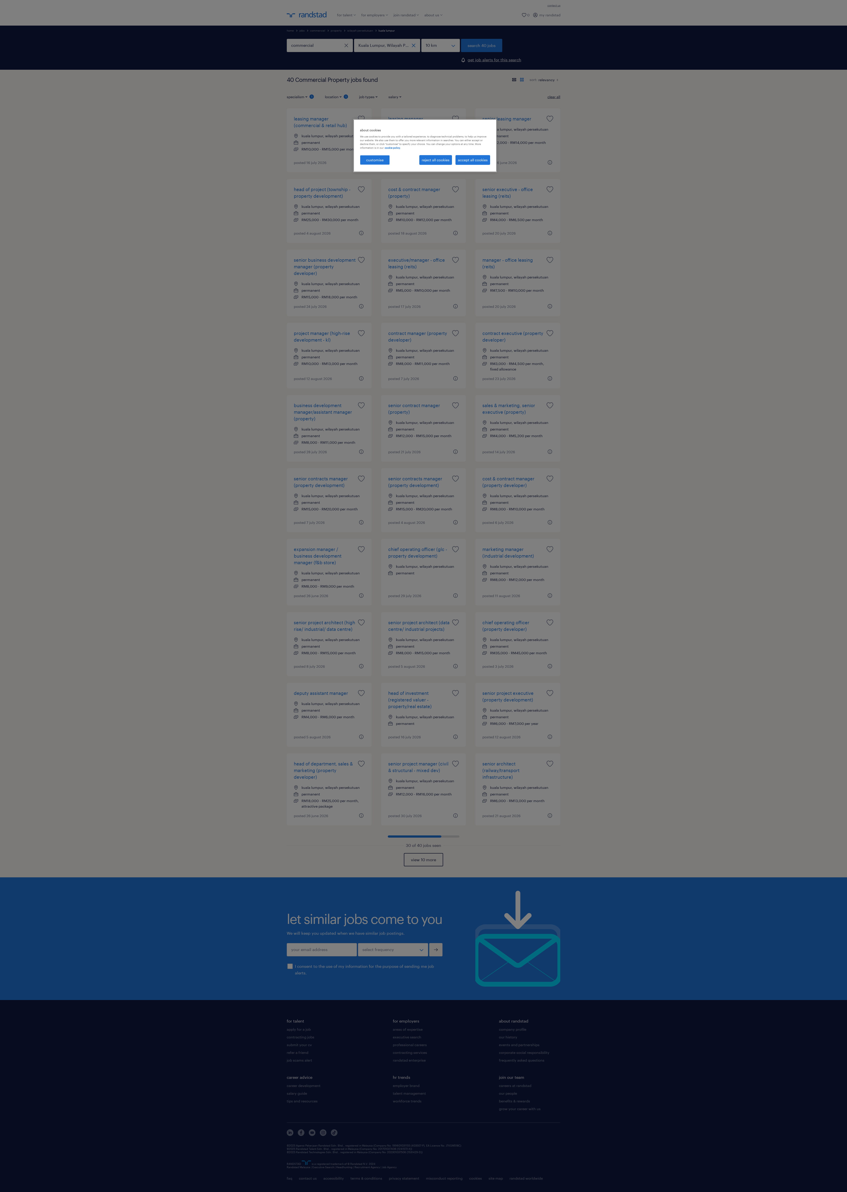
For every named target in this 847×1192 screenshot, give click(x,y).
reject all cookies (436, 160)
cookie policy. (393, 147)
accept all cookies (473, 160)
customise (375, 160)
